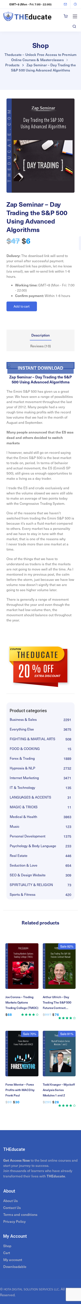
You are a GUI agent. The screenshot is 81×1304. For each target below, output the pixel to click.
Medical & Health (23, 816)
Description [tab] (40, 335)
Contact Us (12, 1207)
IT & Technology (22, 787)
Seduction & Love (23, 865)
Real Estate (18, 855)
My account (12, 1259)
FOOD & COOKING (25, 748)
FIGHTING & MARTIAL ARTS (32, 739)
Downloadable (14, 1266)
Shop (7, 1245)
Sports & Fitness (22, 894)
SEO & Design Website (28, 875)
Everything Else (22, 729)
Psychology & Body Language (33, 845)
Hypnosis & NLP (22, 768)
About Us (10, 1200)
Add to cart (22, 306)
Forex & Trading (22, 758)
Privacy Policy (14, 1221)
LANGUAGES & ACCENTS (30, 797)
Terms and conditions (20, 1214)
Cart (6, 1252)
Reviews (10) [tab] (40, 345)
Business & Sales (23, 719)
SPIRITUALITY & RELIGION (31, 884)
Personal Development (27, 836)
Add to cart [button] (22, 971)
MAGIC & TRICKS (24, 807)
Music (14, 826)
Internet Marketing (24, 777)
